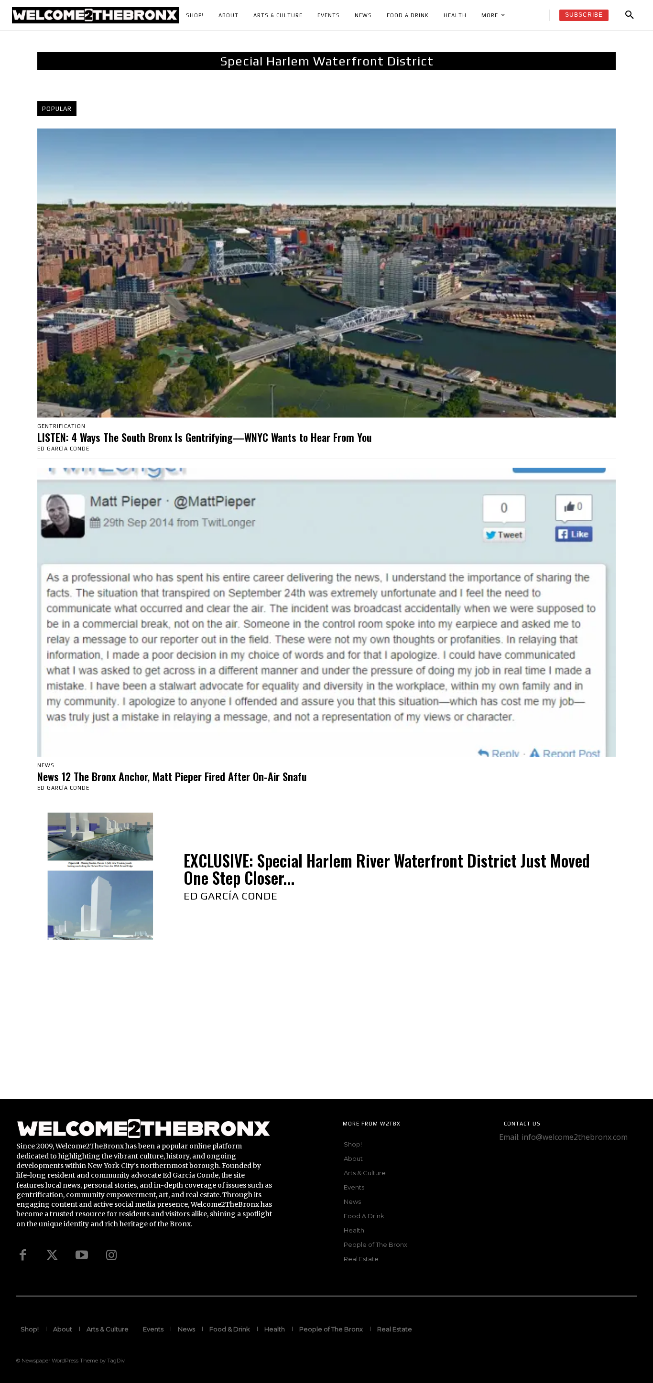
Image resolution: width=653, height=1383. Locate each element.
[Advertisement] (287, 1032)
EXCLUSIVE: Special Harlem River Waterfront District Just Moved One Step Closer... (387, 869)
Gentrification (61, 426)
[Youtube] (82, 1255)
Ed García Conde (63, 448)
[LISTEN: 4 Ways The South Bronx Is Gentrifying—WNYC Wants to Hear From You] (326, 273)
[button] (629, 15)
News (45, 765)
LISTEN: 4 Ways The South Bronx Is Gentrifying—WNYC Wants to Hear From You (204, 437)
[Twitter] (52, 1255)
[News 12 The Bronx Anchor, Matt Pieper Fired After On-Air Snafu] (326, 612)
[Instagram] (111, 1255)
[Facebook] (22, 1255)
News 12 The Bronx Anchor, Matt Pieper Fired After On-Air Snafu (171, 776)
